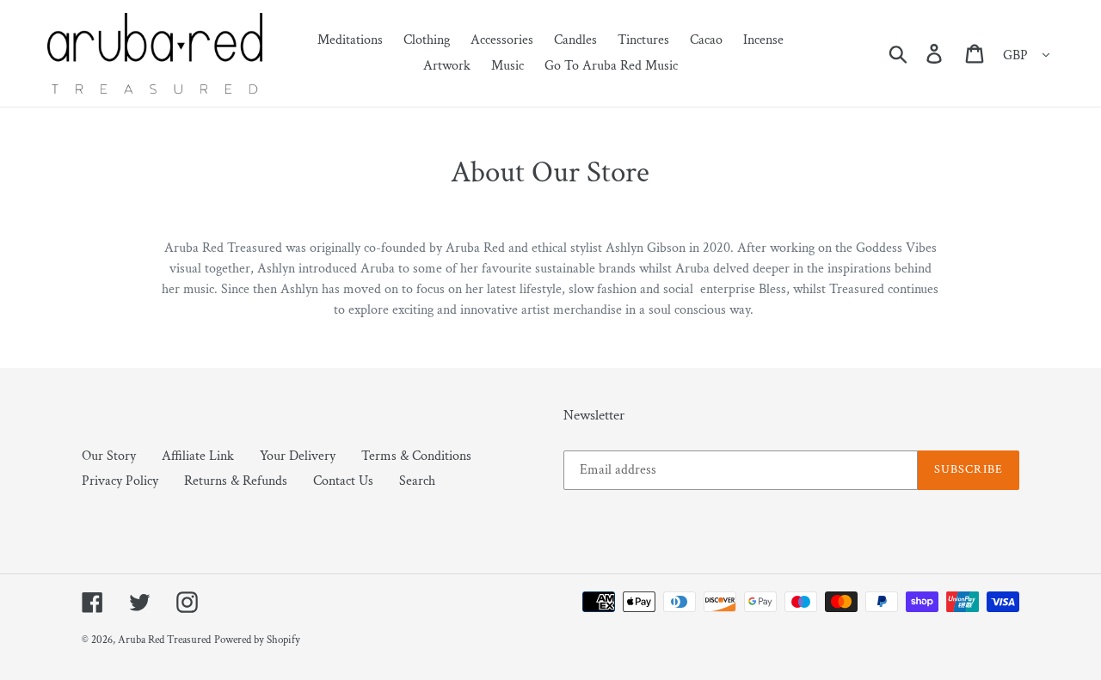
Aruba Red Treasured (164, 640)
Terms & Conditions (416, 456)
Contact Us (343, 481)
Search (417, 481)
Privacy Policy (120, 481)
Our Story (109, 456)
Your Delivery (297, 456)
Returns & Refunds (235, 481)
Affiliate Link (198, 456)
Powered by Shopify (257, 640)
